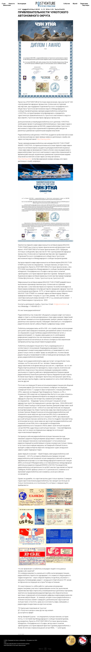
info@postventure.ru (60, 304)
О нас (4, 3)
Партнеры (85, 5)
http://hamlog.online (44, 139)
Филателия (7, 5)
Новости (12, 3)
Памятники (84, 3)
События (66, 3)
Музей (75, 3)
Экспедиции (22, 3)
